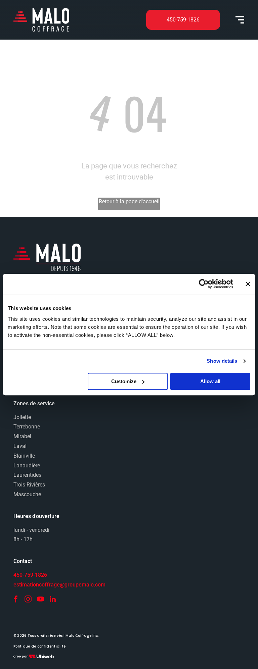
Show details (222, 361)
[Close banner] (248, 283)
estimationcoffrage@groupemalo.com (59, 584)
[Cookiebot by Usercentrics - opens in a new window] (203, 284)
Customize (123, 381)
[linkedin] (52, 600)
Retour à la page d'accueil (129, 201)
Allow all (210, 381)
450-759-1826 (30, 575)
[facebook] (15, 600)
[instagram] (28, 600)
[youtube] (40, 600)
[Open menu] (239, 19)
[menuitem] (39, 646)
